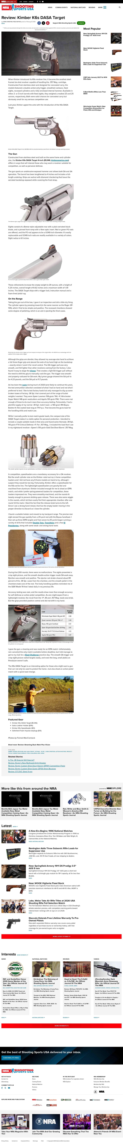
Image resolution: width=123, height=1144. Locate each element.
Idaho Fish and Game (19, 988)
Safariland (16, 730)
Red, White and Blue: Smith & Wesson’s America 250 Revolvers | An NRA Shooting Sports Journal (75, 812)
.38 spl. (43, 751)
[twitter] (43, 22)
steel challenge (32, 753)
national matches (42, 986)
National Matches (78, 7)
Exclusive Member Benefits (102, 1082)
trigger (33, 370)
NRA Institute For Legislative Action (73, 1079)
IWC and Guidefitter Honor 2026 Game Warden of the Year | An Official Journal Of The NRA (15, 982)
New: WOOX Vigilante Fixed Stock (46, 883)
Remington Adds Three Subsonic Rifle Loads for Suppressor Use (53, 850)
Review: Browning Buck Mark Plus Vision (34, 745)
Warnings (35, 1141)
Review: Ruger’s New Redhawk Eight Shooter (27, 762)
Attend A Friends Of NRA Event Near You (107, 1132)
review (15, 751)
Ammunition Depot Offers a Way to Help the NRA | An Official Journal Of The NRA (15, 1010)
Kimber (14, 723)
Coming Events (61, 7)
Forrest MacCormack (19, 753)
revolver (20, 751)
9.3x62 (66, 986)
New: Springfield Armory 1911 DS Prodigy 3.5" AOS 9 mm (52, 867)
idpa (38, 753)
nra (35, 986)
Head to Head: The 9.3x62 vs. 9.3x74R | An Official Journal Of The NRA (75, 981)
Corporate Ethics (25, 1141)
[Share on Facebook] (39, 22)
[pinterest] (48, 22)
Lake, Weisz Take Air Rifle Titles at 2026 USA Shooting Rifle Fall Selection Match (52, 902)
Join (20, 2)
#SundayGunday (100, 988)
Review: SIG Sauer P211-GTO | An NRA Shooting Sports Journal (76, 990)
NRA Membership (99, 1079)
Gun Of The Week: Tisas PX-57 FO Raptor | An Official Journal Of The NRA (107, 992)
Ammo (75, 986)
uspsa (42, 753)
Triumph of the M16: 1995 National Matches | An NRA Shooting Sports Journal (44, 997)
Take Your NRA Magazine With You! (14, 1132)
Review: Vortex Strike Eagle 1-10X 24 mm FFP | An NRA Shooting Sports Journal (75, 997)
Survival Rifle (115, 988)
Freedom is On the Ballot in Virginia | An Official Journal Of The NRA (106, 999)
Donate (31, 2)
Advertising (4, 1082)
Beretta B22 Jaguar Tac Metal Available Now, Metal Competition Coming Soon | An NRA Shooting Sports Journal (14, 812)
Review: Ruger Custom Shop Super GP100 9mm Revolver (32, 768)
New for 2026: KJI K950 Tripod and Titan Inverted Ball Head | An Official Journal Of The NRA (14, 993)
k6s (25, 751)
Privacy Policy (4, 1141)
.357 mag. (37, 751)
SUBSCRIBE (11, 1058)
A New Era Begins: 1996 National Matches (51, 831)
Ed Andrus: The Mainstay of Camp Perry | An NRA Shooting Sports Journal (46, 981)
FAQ (42, 1141)
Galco (14, 725)
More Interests (22, 955)
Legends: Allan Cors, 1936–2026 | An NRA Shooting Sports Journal (45, 1005)
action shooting (61, 751)
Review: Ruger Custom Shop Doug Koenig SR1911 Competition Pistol (36, 765)
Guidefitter (9, 988)
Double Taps (38, 522)
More (14, 826)
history (50, 986)
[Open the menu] (105, 7)
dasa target (30, 751)
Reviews (92, 7)
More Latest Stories (69, 936)
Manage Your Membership (101, 1087)
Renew (25, 2)
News (50, 7)
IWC (4, 988)
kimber (10, 751)
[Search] (119, 7)
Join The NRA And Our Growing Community (46, 1132)
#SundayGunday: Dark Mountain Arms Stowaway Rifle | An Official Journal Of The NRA (107, 982)
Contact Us (4, 1079)
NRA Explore (67, 1082)
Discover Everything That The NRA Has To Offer (76, 1132)
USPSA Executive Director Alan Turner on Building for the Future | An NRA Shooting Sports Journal (107, 812)
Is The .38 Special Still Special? (21, 760)
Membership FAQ (99, 1084)
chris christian (50, 751)
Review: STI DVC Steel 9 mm (20, 771)
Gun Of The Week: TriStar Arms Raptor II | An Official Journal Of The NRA (107, 1005)
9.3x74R (71, 986)
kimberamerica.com (59, 160)
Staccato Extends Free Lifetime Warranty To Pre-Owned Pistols (54, 919)
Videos (96, 959)
